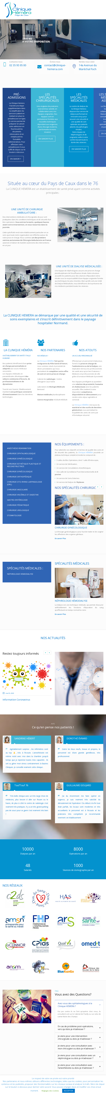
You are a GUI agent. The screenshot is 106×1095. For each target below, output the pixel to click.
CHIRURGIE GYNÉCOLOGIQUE (19, 458)
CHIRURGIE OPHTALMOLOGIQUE (21, 453)
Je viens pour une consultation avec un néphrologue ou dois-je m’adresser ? (76, 1060)
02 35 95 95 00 (17, 65)
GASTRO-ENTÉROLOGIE (17, 500)
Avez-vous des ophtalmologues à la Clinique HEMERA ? (75, 1008)
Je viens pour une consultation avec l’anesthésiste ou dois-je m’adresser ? (76, 1070)
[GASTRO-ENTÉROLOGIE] (79, 510)
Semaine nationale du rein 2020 (20, 699)
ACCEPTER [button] (68, 1090)
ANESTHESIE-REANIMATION (19, 448)
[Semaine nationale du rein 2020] (27, 675)
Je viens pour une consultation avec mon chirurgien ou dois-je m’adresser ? (77, 1051)
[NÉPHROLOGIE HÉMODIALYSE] (79, 583)
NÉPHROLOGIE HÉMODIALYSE (71, 600)
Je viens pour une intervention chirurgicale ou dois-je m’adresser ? (75, 1041)
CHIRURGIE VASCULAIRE (17, 489)
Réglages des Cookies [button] (50, 1091)
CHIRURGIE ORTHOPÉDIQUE (19, 476)
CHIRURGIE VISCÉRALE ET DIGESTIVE (23, 494)
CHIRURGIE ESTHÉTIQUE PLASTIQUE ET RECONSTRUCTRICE (24, 465)
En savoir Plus (60, 538)
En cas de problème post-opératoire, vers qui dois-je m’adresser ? (75, 1031)
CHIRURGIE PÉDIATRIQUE (18, 505)
